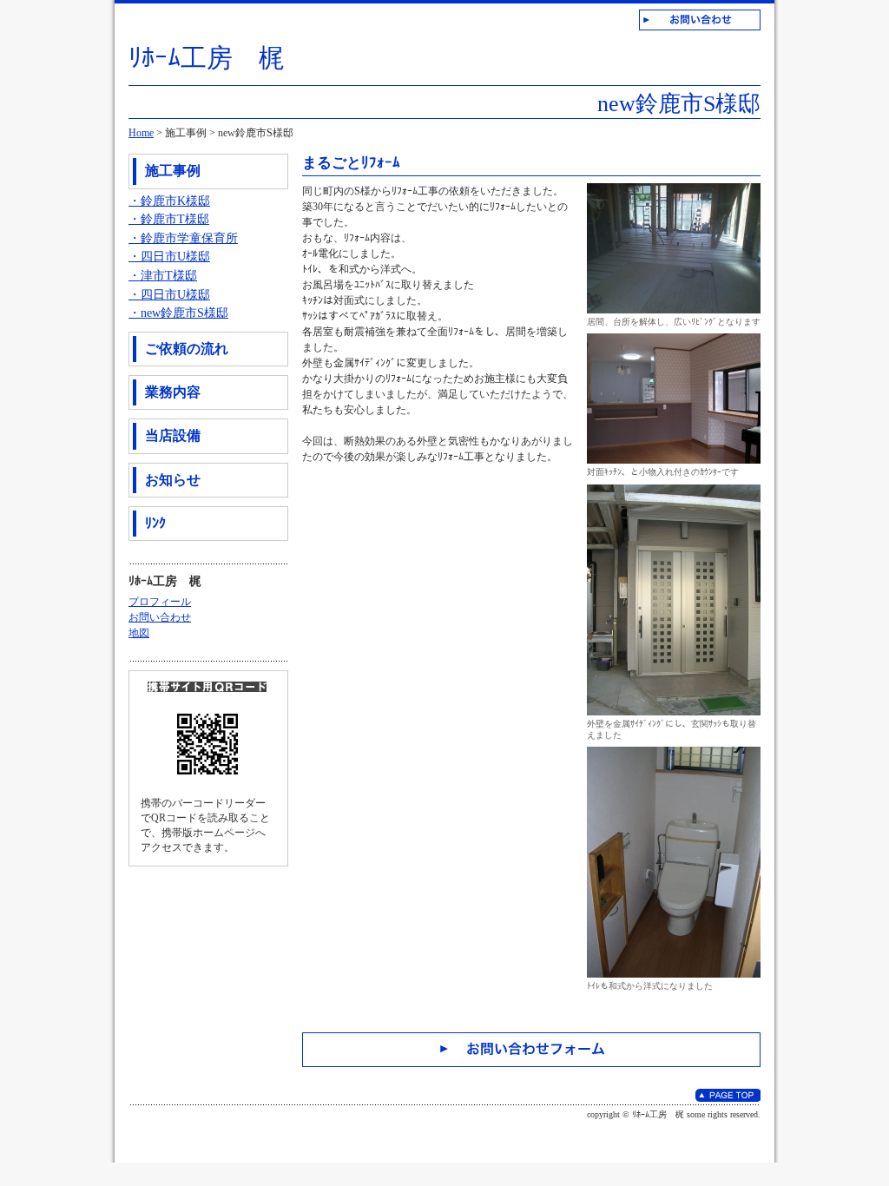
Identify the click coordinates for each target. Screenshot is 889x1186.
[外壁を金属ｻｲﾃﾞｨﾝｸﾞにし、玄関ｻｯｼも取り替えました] (674, 490)
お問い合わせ (159, 617)
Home (141, 133)
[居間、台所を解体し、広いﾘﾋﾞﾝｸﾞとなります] (674, 189)
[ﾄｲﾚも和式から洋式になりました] (674, 753)
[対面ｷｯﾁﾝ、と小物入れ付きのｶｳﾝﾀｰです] (674, 339)
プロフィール (159, 602)
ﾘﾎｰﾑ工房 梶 (206, 57)
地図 (138, 633)
